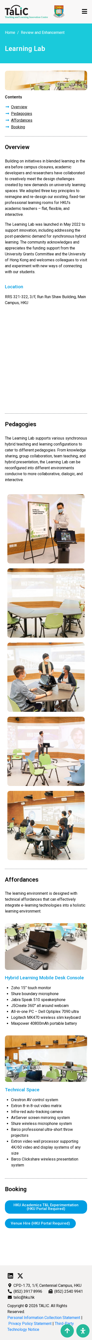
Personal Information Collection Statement (43, 1317)
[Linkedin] (10, 1276)
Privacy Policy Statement (30, 1323)
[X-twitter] (20, 1276)
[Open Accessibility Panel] (83, 1331)
